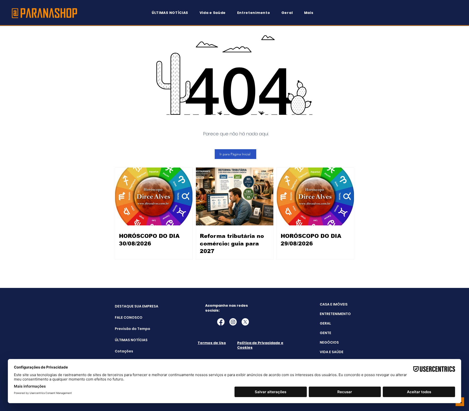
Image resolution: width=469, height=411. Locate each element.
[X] (245, 322)
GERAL (325, 323)
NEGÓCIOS (329, 342)
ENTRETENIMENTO (335, 313)
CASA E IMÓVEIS (334, 304)
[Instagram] (233, 322)
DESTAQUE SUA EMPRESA (127, 306)
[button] (311, 13)
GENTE (325, 332)
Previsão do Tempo (127, 328)
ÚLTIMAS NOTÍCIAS (127, 339)
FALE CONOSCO (127, 317)
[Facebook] (220, 322)
